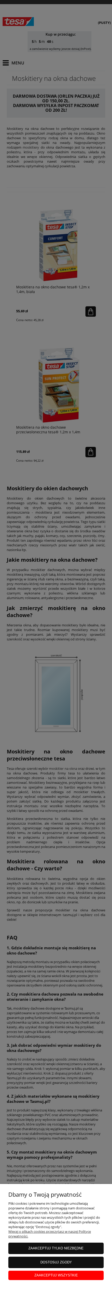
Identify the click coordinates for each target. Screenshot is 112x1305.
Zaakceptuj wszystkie (56, 1275)
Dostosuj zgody (56, 1262)
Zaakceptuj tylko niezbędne (56, 1248)
